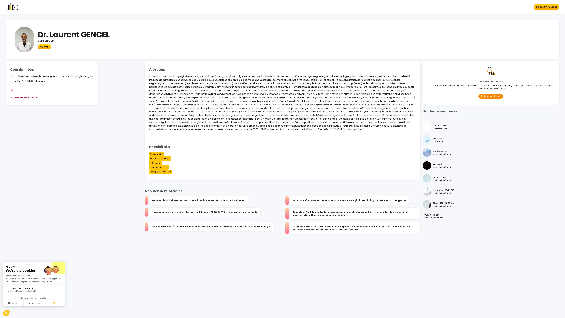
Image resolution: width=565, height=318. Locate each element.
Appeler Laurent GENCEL (24, 97)
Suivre (44, 46)
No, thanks (13, 303)
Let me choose (34, 303)
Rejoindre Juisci (491, 96)
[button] (6, 313)
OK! (54, 303)
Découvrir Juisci (546, 7)
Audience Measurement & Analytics (22, 291)
